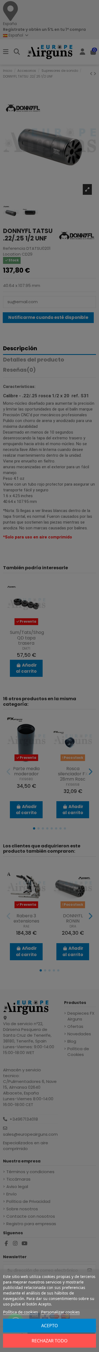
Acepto (49, 1326)
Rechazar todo (50, 1341)
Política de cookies (20, 1312)
